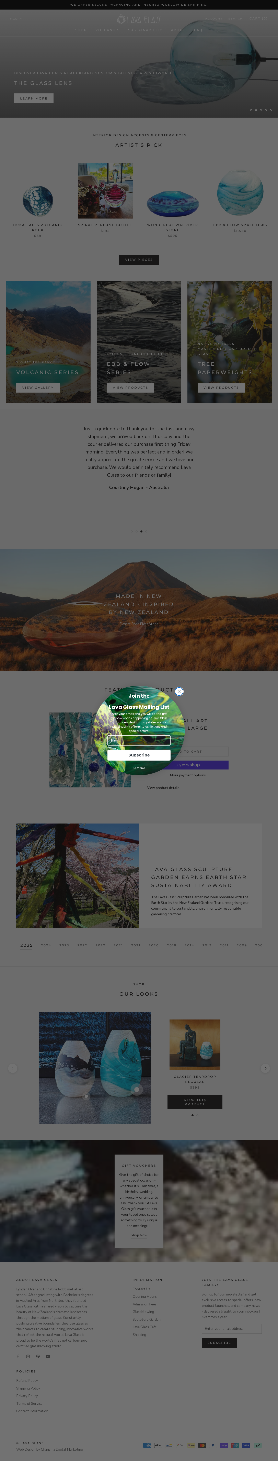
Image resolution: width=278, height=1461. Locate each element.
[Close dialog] (179, 691)
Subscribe (139, 755)
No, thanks (139, 768)
